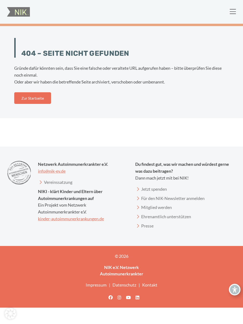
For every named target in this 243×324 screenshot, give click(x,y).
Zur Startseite (32, 98)
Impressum (96, 284)
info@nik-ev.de (51, 171)
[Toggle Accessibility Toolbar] (234, 289)
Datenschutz (124, 284)
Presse (147, 225)
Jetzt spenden (154, 189)
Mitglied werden (156, 207)
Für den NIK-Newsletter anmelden (173, 198)
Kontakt (149, 284)
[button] (10, 313)
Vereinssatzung (58, 182)
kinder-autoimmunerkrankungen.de (71, 218)
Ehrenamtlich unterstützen (166, 216)
